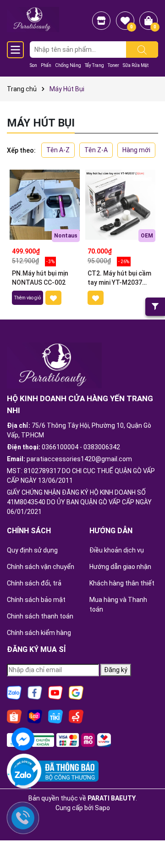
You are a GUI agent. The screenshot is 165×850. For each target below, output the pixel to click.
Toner (113, 65)
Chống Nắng (68, 65)
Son (33, 65)
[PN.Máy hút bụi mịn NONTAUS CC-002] (45, 205)
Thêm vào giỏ (27, 297)
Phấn (46, 65)
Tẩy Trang (94, 65)
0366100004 (60, 447)
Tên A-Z (58, 150)
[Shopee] (14, 716)
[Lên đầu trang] (147, 818)
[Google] (76, 692)
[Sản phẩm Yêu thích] (125, 20)
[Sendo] (76, 716)
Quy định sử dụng (32, 550)
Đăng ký (115, 669)
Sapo (102, 807)
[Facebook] (35, 692)
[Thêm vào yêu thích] (53, 298)
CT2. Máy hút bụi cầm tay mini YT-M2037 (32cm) (119, 278)
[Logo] (33, 18)
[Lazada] (35, 716)
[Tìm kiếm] (142, 49)
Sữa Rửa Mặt (135, 65)
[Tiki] (55, 716)
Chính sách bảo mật (36, 599)
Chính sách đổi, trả (34, 583)
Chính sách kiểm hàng (39, 632)
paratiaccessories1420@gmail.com (79, 459)
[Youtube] (55, 692)
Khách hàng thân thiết (121, 583)
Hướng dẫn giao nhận (120, 566)
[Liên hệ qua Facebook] (22, 738)
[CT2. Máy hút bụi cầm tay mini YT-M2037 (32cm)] (120, 205)
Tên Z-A (96, 150)
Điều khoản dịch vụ (116, 550)
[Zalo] (14, 692)
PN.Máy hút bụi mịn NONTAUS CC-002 (40, 278)
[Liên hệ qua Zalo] (22, 775)
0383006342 (101, 447)
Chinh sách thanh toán (40, 616)
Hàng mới (136, 150)
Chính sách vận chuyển (40, 566)
